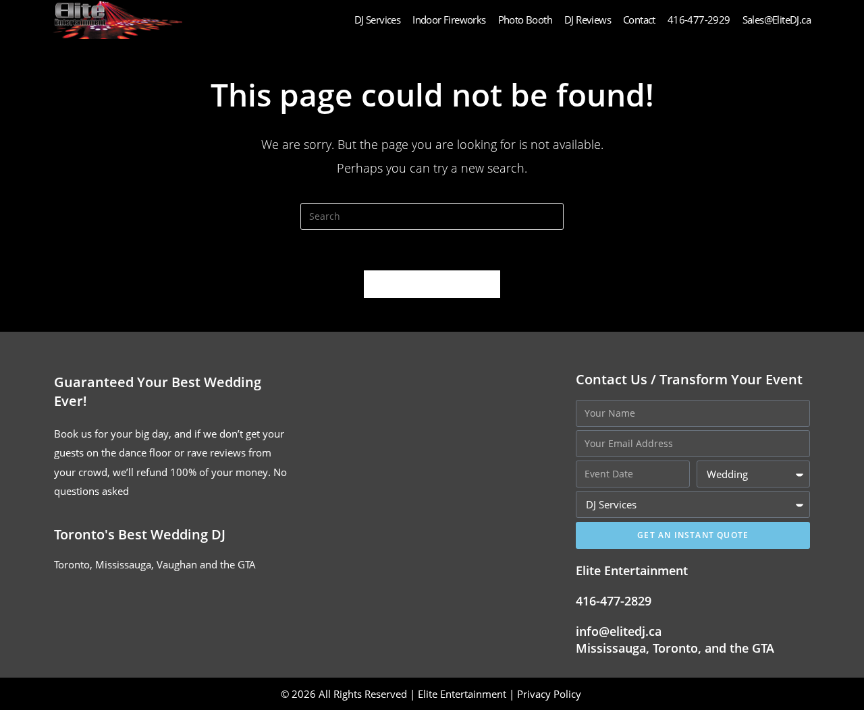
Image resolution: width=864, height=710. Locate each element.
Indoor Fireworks (448, 19)
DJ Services (377, 19)
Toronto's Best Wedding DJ (139, 534)
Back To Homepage (432, 284)
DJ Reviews (587, 19)
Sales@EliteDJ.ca (776, 19)
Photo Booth (525, 19)
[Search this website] (432, 215)
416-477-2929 (699, 19)
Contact (639, 19)
